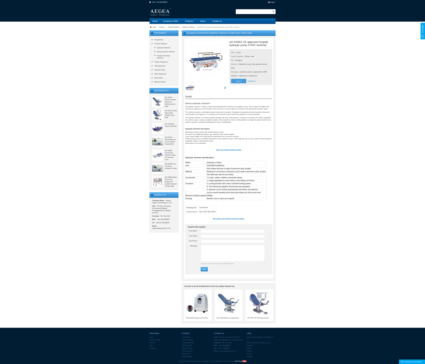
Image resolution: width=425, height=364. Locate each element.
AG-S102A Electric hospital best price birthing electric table (229, 318)
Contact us (217, 21)
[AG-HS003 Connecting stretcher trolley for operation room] (157, 155)
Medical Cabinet (160, 82)
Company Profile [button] (170, 21)
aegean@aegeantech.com (161, 228)
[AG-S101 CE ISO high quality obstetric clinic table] (157, 115)
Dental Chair (158, 78)
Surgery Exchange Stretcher (163, 57)
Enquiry (238, 81)
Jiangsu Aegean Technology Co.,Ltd (258, 342)
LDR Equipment (159, 66)
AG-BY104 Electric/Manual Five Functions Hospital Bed (170, 140)
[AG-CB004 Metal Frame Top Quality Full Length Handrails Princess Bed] (157, 181)
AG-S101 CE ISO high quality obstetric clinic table (259, 318)
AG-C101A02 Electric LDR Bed (171, 125)
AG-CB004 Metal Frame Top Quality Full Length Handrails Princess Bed (171, 181)
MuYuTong (238, 361)
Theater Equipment (161, 62)
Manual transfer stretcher (166, 52)
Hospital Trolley (159, 70)
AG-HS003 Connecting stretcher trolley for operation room (170, 155)
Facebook (250, 345)
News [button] (203, 21)
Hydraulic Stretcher (188, 27)
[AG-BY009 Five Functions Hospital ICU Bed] (157, 168)
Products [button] (189, 21)
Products (162, 27)
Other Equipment (160, 74)
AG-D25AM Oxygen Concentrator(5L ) (198, 318)
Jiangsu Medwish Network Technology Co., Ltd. (260, 338)
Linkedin (249, 351)
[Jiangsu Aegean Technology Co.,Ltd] (177, 11)
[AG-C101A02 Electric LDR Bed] (157, 128)
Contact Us (251, 81)
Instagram (250, 356)
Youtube (249, 354)
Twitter (249, 348)
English (272, 2)
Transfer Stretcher (173, 27)
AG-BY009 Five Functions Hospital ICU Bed (171, 166)
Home (155, 21)
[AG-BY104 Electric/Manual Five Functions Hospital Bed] (157, 141)
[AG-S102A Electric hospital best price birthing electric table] (157, 102)
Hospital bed (158, 40)
